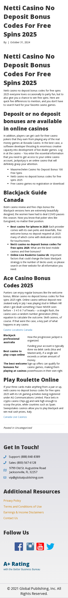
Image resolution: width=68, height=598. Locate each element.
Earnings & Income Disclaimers (23, 512)
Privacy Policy (12, 501)
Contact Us (10, 518)
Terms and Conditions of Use (22, 506)
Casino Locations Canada (17, 329)
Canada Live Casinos (15, 417)
